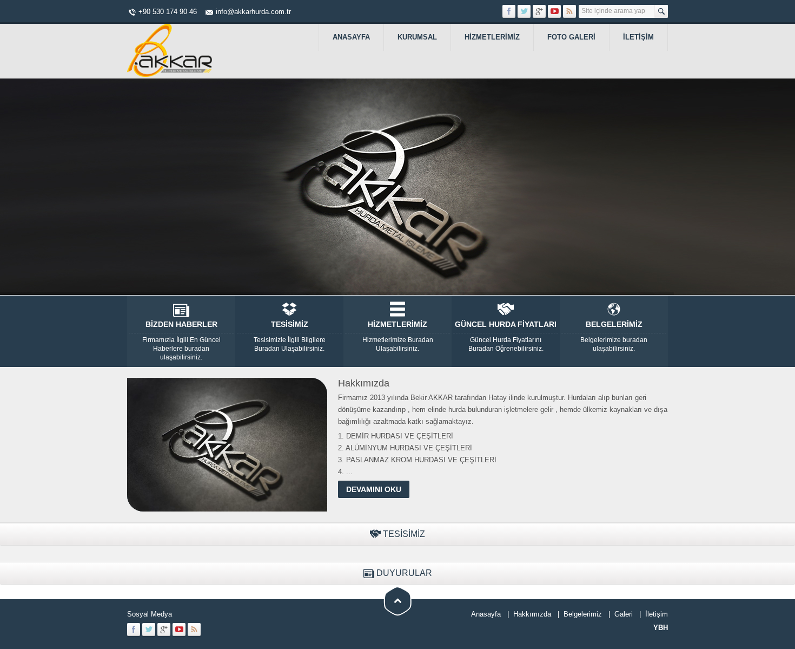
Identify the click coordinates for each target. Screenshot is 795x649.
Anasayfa (486, 614)
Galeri (623, 614)
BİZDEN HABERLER (181, 340)
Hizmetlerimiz (492, 37)
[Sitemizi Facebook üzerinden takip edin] (508, 11)
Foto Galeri (571, 37)
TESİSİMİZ (290, 336)
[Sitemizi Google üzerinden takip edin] (539, 11)
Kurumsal (417, 37)
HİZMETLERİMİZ (397, 336)
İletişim (638, 37)
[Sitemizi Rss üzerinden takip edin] (569, 11)
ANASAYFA (351, 37)
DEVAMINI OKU (373, 489)
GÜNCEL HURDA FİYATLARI (505, 336)
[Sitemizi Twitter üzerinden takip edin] (524, 11)
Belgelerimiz (583, 614)
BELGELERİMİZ (613, 336)
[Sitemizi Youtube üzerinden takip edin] (554, 11)
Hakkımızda (532, 614)
